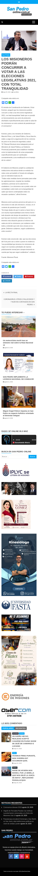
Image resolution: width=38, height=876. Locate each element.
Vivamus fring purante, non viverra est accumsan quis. (23, 758)
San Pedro (6, 55)
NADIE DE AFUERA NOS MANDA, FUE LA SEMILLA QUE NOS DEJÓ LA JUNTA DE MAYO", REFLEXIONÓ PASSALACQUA (23, 775)
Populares (8, 728)
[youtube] (27, 856)
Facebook (7, 276)
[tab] (8, 728)
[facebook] (11, 856)
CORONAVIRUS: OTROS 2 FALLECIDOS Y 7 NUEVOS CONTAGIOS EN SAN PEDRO (19, 301)
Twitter (18, 276)
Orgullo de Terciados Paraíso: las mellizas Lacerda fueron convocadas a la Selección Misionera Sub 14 (18, 813)
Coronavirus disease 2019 (12, 807)
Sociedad (15, 733)
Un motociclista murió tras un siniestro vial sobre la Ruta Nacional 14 (18, 343)
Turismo (22, 733)
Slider (14, 753)
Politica (15, 767)
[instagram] (21, 856)
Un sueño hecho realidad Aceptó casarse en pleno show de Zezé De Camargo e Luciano (24, 741)
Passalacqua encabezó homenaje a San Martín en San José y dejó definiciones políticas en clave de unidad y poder (19, 821)
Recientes (21, 728)
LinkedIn (7, 281)
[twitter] (16, 856)
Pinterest (29, 276)
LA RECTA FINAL (11, 292)
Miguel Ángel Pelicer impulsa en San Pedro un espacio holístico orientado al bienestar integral (18, 413)
